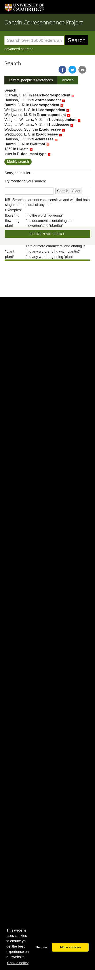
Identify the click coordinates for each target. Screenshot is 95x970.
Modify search (18, 162)
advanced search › (18, 49)
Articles (68, 80)
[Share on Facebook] (62, 70)
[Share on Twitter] (72, 70)
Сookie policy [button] (17, 963)
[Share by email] (82, 70)
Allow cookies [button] (70, 947)
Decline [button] (41, 947)
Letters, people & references (31, 80)
